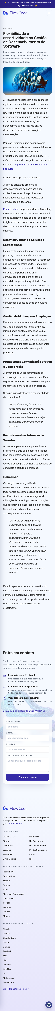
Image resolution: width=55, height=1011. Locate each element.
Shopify (6, 916)
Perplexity (8, 951)
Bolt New (7, 969)
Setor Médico (9, 859)
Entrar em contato (27, 777)
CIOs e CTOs (9, 836)
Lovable (7, 964)
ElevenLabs (8, 982)
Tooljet (6, 903)
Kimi (5, 955)
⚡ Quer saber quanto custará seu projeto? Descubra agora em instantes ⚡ (27, 4)
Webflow (7, 907)
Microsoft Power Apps (13, 894)
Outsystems (9, 898)
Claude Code (9, 938)
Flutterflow (8, 871)
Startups (7, 841)
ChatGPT (7, 933)
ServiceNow (9, 876)
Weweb (6, 911)
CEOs (32, 854)
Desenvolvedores (37, 845)
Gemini (6, 947)
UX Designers (36, 841)
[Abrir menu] (49, 13)
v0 (4, 973)
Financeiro (8, 854)
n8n (5, 960)
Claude (6, 929)
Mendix (6, 880)
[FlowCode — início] (15, 13)
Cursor (6, 942)
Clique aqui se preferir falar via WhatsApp (24, 711)
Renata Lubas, (11, 209)
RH (30, 859)
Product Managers (38, 850)
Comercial (8, 845)
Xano (5, 889)
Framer (6, 885)
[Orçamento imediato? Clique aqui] (48, 1004)
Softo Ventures (16, 823)
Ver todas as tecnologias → (16, 989)
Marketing (34, 836)
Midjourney (8, 978)
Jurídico (7, 850)
